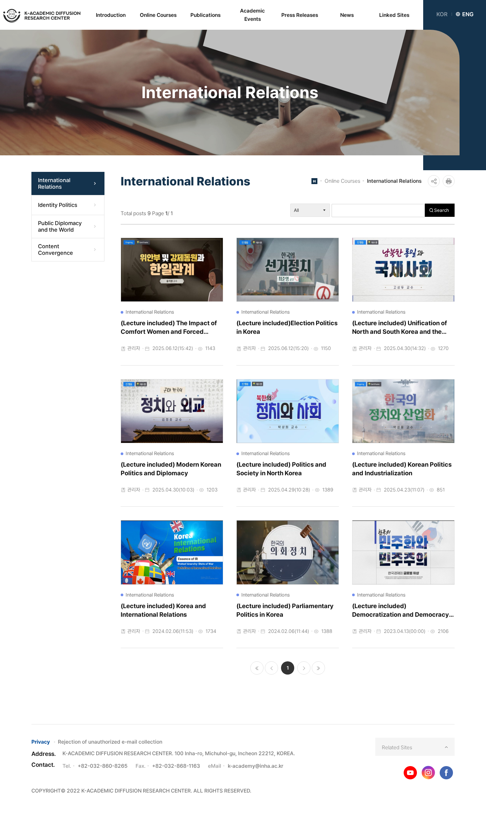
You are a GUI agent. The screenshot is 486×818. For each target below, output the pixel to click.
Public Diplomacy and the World (60, 226)
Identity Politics (57, 205)
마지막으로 (318, 668)
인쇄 (449, 181)
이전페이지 (271, 668)
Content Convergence (55, 249)
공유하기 (434, 181)
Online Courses (342, 181)
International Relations (54, 183)
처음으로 (256, 668)
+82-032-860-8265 (103, 766)
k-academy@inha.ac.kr (255, 766)
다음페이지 (303, 668)
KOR (442, 14)
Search (441, 210)
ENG (467, 14)
